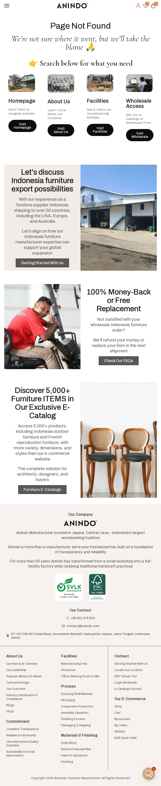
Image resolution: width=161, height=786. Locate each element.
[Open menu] (6, 5)
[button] (149, 774)
